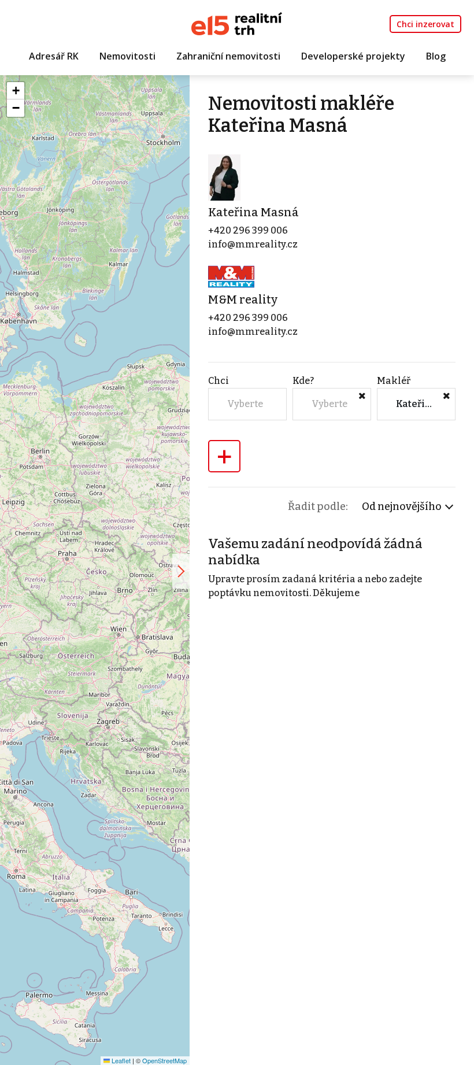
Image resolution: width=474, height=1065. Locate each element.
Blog (436, 56)
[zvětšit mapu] (181, 571)
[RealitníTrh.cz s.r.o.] (236, 22)
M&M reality (242, 299)
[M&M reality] (231, 276)
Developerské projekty (353, 56)
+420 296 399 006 (248, 230)
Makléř (393, 380)
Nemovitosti (127, 56)
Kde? (303, 380)
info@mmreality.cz (253, 244)
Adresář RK (54, 56)
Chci (218, 380)
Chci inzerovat (425, 24)
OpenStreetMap (164, 1060)
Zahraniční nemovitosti (228, 56)
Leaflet (120, 1060)
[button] (15, 90)
